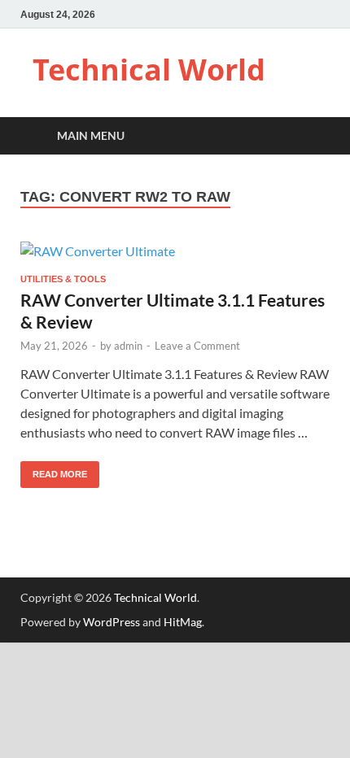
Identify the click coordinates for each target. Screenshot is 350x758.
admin (128, 345)
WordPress (111, 622)
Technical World (149, 69)
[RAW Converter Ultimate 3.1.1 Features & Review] (175, 250)
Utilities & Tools (63, 279)
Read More (53, 470)
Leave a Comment (197, 345)
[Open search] (309, 136)
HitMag (183, 622)
